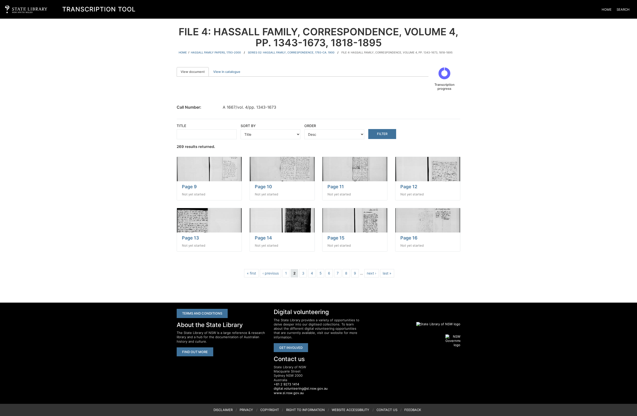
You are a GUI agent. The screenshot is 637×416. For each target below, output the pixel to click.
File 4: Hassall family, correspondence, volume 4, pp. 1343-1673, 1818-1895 (397, 52)
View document (195, 72)
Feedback (412, 410)
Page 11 (335, 186)
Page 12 (408, 186)
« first (251, 273)
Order (310, 126)
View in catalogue (226, 72)
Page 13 (190, 237)
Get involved (291, 348)
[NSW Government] (452, 340)
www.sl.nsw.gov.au (289, 393)
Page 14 (263, 237)
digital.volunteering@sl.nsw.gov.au (301, 388)
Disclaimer (223, 410)
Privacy (246, 410)
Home (607, 9)
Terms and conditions (202, 313)
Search (623, 9)
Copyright (269, 410)
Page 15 (335, 237)
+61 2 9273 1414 (286, 384)
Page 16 (409, 237)
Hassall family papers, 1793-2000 (216, 52)
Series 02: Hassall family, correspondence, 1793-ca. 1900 (291, 52)
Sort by (248, 126)
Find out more (195, 352)
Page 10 (263, 186)
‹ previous (271, 273)
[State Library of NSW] (435, 324)
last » (387, 273)
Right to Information (305, 410)
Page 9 (189, 186)
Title (181, 126)
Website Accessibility (350, 410)
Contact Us (386, 410)
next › (371, 273)
